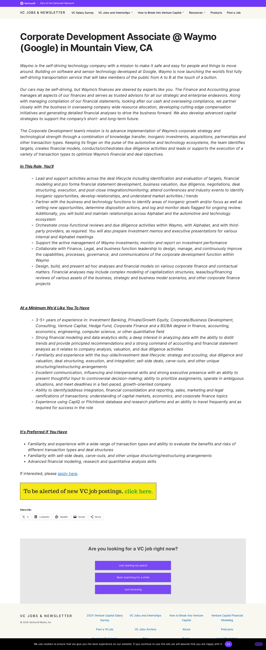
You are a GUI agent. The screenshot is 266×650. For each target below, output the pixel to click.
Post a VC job (104, 629)
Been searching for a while (133, 577)
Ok (228, 644)
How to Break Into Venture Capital (186, 618)
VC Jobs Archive (145, 629)
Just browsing (133, 589)
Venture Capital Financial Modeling (227, 618)
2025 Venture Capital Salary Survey (105, 618)
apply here (67, 473)
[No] (259, 644)
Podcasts (227, 629)
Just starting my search (133, 565)
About (186, 629)
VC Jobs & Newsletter (42, 12)
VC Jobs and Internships (145, 615)
